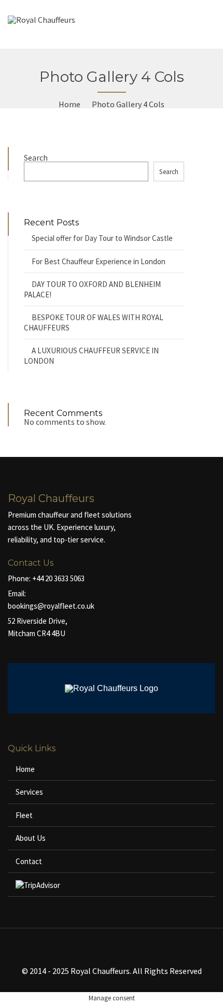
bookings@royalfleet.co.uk (51, 606)
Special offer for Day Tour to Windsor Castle (102, 238)
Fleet (24, 815)
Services (29, 792)
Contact (29, 861)
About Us (31, 838)
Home (25, 769)
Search (36, 157)
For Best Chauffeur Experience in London (98, 261)
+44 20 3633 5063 (58, 578)
